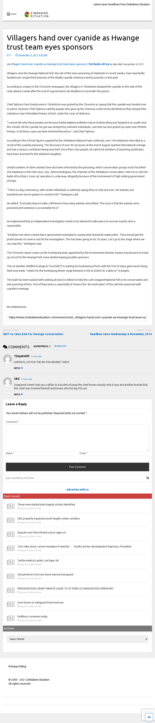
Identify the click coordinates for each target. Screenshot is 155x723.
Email (84, 453)
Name (10, 453)
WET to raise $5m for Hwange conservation (33, 334)
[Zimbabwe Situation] (36, 18)
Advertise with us (77, 489)
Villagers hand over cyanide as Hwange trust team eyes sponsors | (60, 64)
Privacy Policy (17, 666)
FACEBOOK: (60, 346)
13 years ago (36, 356)
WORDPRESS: (41, 346)
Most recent (12, 496)
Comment (12, 421)
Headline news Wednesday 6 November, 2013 (121, 334)
